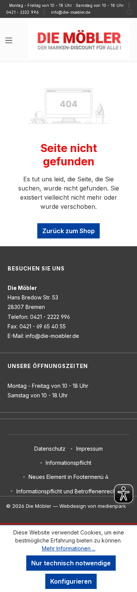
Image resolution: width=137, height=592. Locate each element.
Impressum (89, 448)
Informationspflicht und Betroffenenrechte (68, 491)
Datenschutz (49, 448)
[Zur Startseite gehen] (78, 40)
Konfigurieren (71, 581)
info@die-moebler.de (70, 12)
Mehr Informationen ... (69, 548)
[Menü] (9, 40)
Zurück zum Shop (68, 231)
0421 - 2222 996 (22, 12)
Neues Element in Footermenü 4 (68, 477)
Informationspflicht (68, 462)
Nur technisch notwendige (71, 563)
